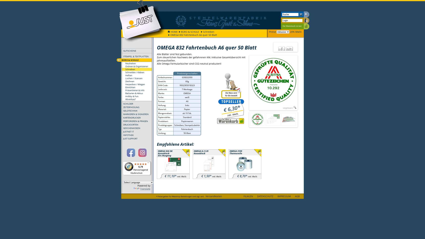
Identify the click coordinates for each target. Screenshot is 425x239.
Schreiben (208, 31)
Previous (246, 82)
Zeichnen (129, 81)
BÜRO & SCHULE (190, 31)
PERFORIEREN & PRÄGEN (135, 121)
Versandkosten (214, 196)
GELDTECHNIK (130, 110)
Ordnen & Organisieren (136, 66)
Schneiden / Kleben (134, 72)
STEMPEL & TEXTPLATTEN (136, 56)
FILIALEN (248, 196)
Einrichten (130, 87)
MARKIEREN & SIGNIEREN (136, 114)
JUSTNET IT (128, 131)
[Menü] (148, 163)
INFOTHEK (128, 135)
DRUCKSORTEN (130, 124)
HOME (174, 31)
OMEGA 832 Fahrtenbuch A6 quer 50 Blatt (193, 35)
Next (300, 82)
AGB (297, 196)
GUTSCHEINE (129, 50)
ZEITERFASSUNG (131, 107)
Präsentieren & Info (134, 90)
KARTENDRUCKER (132, 117)
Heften (128, 75)
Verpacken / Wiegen (135, 84)
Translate (145, 188)
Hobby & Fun (131, 96)
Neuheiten (130, 63)
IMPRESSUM (284, 196)
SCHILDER (128, 103)
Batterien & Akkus (134, 93)
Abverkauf (130, 99)
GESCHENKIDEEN (131, 128)
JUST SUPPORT (130, 138)
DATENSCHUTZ (265, 196)
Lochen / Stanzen (133, 78)
